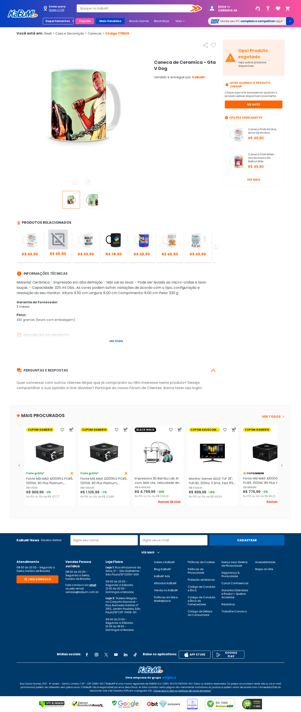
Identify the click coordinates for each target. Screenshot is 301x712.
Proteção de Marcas (201, 580)
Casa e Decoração (71, 33)
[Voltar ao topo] (150, 669)
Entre (222, 6)
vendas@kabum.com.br (81, 592)
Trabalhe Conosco (234, 611)
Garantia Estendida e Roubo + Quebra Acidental (234, 593)
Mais (181, 21)
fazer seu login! (188, 387)
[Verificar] (52, 704)
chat (92, 585)
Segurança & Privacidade (230, 574)
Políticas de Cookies (201, 562)
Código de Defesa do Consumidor (200, 613)
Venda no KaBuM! (166, 590)
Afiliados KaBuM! (165, 583)
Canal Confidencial (234, 583)
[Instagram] (96, 654)
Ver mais (253, 179)
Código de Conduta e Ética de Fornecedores (201, 600)
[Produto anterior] (19, 465)
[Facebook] (87, 654)
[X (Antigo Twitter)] (106, 654)
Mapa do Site (264, 569)
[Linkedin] (126, 654)
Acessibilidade (265, 562)
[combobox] (136, 8)
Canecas (96, 33)
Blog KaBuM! (162, 569)
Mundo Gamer (139, 21)
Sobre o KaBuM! (164, 562)
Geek (49, 33)
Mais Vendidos (110, 21)
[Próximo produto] (281, 465)
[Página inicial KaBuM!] (22, 13)
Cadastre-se (227, 10)
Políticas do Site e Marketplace (166, 599)
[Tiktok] (135, 654)
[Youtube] (116, 654)
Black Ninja (161, 21)
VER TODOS (271, 416)
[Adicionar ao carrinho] (71, 430)
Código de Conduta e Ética (201, 588)
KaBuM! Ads (162, 576)
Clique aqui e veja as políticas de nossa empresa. (182, 690)
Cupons (85, 21)
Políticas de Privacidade (196, 571)
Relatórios (228, 604)
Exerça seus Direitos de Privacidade (234, 563)
